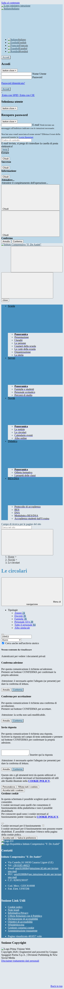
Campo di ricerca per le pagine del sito (21, 524)
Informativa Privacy (18, 913)
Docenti (20, 616)
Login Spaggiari (26, 137)
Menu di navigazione (43, 603)
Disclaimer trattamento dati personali (20, 960)
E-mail (35, 124)
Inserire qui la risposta (41, 754)
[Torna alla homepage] (32, 244)
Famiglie (20, 618)
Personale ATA (23, 621)
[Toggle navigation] (27, 285)
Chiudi (6, 158)
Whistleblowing (16, 924)
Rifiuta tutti (28, 787)
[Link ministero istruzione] (15, 5)
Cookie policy (15, 907)
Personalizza (9, 787)
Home (11, 556)
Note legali (13, 910)
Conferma (17, 241)
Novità (11, 559)
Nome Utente (39, 73)
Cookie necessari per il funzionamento (21, 825)
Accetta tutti (13, 790)
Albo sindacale (22, 627)
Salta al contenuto (10, 2)
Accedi (6, 57)
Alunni (19, 613)
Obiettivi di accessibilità (20, 921)
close (5, 300)
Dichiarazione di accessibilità (23, 918)
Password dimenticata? (13, 83)
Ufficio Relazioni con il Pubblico (25, 915)
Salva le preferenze (27, 838)
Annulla (6, 241)
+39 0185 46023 (21, 865)
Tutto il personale (25, 624)
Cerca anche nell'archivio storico (22, 643)
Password (37, 77)
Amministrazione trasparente (22, 930)
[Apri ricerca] (37, 259)
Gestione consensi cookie (21, 927)
